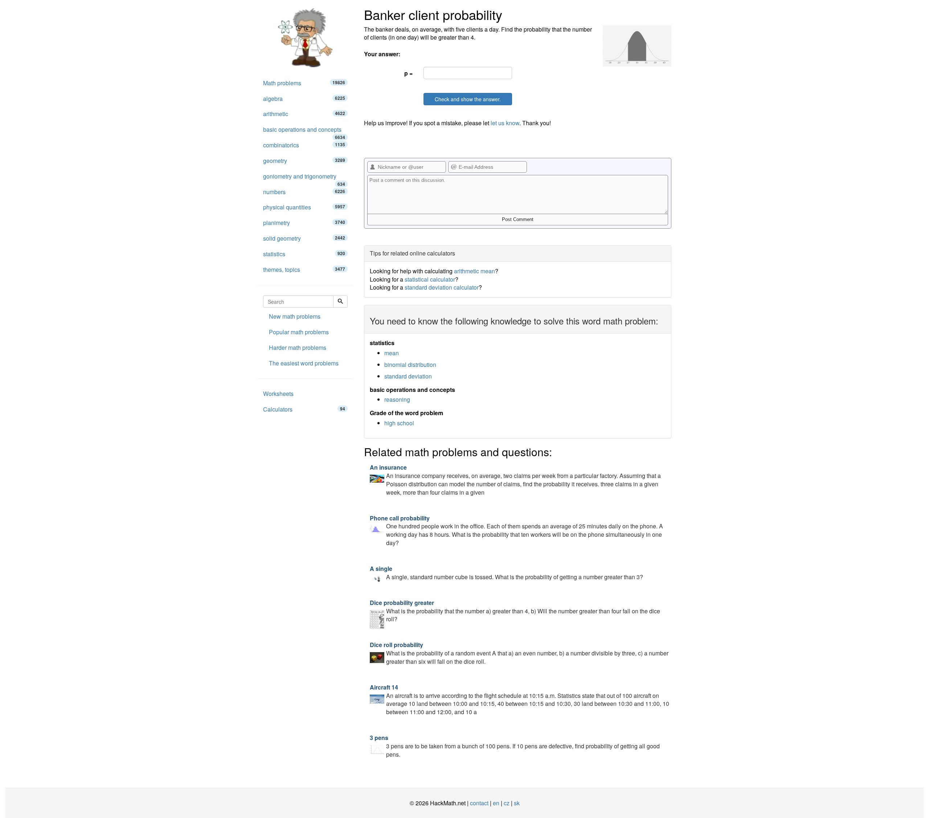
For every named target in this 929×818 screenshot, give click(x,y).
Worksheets (278, 393)
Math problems (304, 83)
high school (399, 423)
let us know (505, 123)
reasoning (397, 399)
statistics (304, 254)
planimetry (304, 222)
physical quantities (304, 207)
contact (479, 803)
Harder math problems (297, 347)
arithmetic (304, 114)
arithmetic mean (474, 271)
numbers (304, 192)
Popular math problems (299, 332)
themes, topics (304, 269)
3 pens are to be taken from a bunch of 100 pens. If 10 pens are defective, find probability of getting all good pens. (515, 745)
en (496, 803)
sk (517, 803)
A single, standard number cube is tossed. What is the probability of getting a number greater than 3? (506, 572)
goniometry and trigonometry (304, 178)
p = (408, 73)
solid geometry (304, 238)
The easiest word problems (304, 363)
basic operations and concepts (304, 131)
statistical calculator (430, 279)
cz (506, 803)
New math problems (294, 316)
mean (391, 353)
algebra (304, 98)
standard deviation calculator (442, 287)
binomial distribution (410, 364)
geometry (304, 160)
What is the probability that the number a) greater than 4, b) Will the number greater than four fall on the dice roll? (515, 610)
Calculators (304, 409)
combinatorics (304, 145)
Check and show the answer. (468, 99)
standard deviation (408, 376)
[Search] (340, 301)
